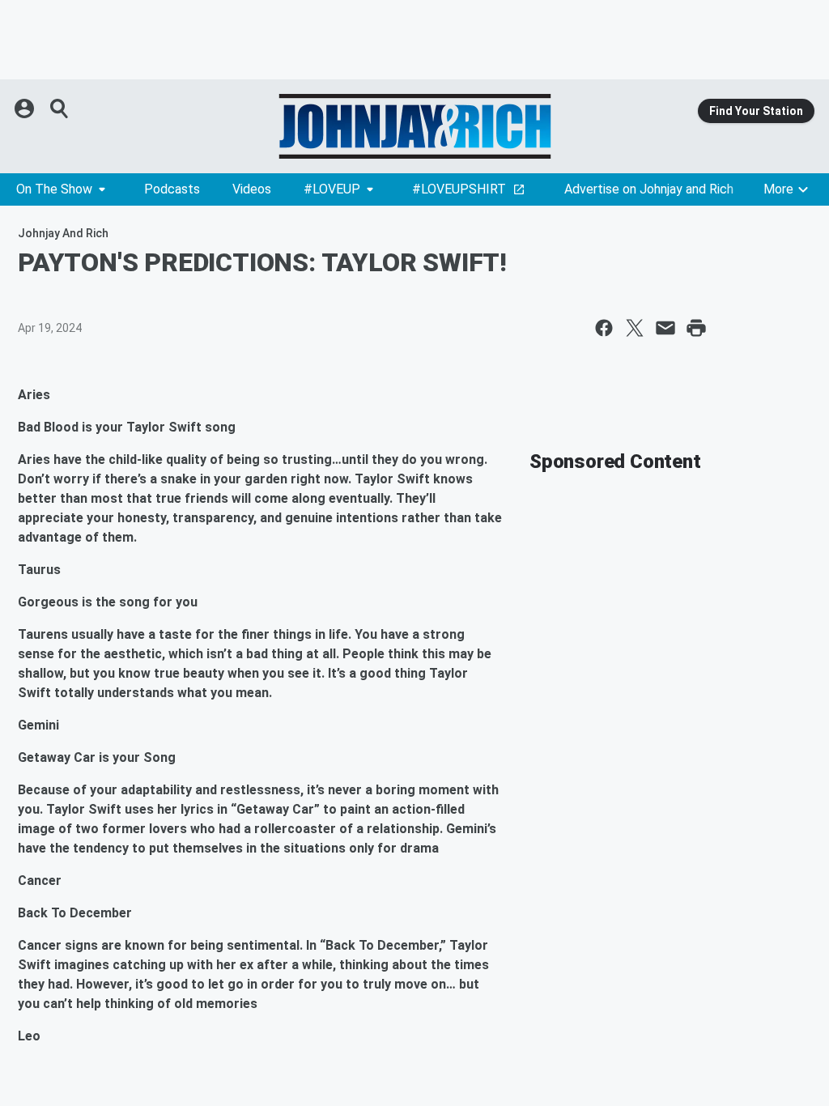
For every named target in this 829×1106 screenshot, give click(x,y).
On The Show (54, 189)
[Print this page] (696, 328)
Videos (251, 189)
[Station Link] (414, 126)
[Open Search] (60, 108)
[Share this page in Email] (665, 328)
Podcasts (172, 189)
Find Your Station (756, 110)
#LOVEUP (332, 189)
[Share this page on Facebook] (604, 328)
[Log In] (26, 108)
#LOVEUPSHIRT (459, 189)
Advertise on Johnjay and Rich (648, 189)
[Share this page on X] (634, 328)
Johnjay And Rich (63, 233)
